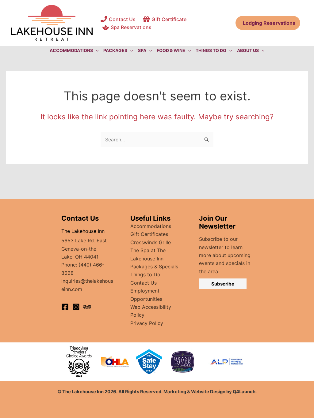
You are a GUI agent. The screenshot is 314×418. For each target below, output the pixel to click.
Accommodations (150, 226)
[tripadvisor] (87, 307)
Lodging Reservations (267, 23)
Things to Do (145, 274)
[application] (95, 50)
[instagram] (76, 307)
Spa (142, 50)
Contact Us (143, 283)
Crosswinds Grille (150, 242)
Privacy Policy (146, 323)
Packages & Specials (154, 266)
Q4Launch (244, 391)
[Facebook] (65, 307)
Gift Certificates (149, 234)
